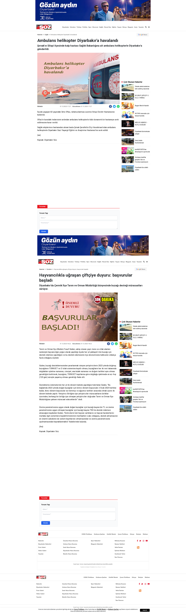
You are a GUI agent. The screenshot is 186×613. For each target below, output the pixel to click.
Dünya (124, 27)
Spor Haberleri (95, 540)
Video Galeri (42, 550)
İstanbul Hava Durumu (70, 540)
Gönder (43, 231)
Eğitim (114, 27)
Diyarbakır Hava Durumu (71, 550)
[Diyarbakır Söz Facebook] (137, 541)
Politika (84, 27)
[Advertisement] (78, 158)
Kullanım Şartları (99, 534)
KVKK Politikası (87, 534)
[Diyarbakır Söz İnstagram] (143, 541)
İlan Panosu (119, 557)
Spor (89, 27)
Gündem (73, 27)
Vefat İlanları (119, 547)
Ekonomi (95, 27)
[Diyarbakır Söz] (43, 27)
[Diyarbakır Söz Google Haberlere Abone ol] (143, 34)
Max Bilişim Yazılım (100, 567)
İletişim (138, 534)
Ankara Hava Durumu (70, 544)
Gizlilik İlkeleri (111, 534)
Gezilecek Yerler (120, 554)
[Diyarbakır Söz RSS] (138, 547)
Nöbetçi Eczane (120, 540)
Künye (132, 534)
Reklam (145, 534)
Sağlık (101, 27)
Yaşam (119, 27)
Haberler (40, 34)
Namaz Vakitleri (120, 544)
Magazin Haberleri (97, 544)
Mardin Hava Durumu (70, 554)
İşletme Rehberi (120, 550)
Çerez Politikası (123, 534)
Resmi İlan (107, 27)
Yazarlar (141, 27)
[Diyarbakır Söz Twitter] (140, 541)
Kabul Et (145, 610)
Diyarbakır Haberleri (44, 544)
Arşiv (136, 27)
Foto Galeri (42, 547)
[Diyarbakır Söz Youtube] (147, 541)
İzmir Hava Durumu (69, 547)
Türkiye (79, 27)
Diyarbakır (65, 27)
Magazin (130, 27)
